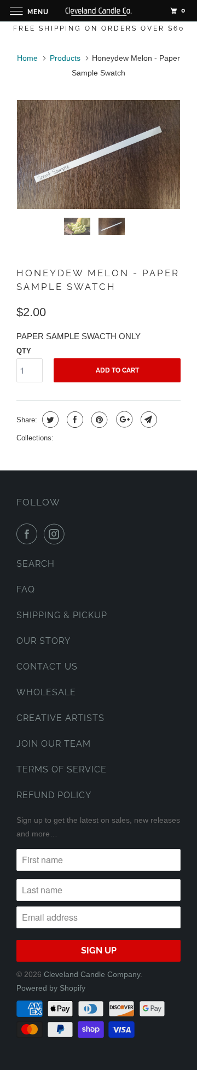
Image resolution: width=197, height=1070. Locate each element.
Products (65, 58)
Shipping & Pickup (61, 615)
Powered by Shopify (50, 988)
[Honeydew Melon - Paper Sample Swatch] (98, 155)
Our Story (43, 641)
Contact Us (47, 666)
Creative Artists (60, 718)
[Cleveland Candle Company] (98, 10)
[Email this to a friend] (147, 419)
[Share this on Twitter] (49, 419)
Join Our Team (53, 743)
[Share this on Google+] (122, 419)
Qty (23, 351)
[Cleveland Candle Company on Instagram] (56, 534)
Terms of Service (61, 769)
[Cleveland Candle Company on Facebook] (29, 534)
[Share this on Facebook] (73, 419)
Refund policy (53, 795)
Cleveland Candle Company (92, 974)
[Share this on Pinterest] (98, 419)
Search (35, 564)
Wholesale (46, 692)
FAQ (25, 589)
